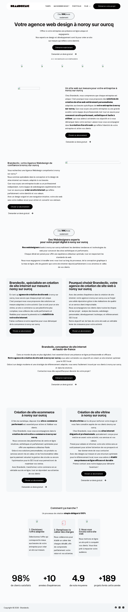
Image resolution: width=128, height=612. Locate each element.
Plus (86, 6)
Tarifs (47, 6)
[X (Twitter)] (119, 607)
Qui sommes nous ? (61, 6)
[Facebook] (116, 607)
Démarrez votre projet (106, 6)
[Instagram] (123, 607)
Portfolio (76, 6)
